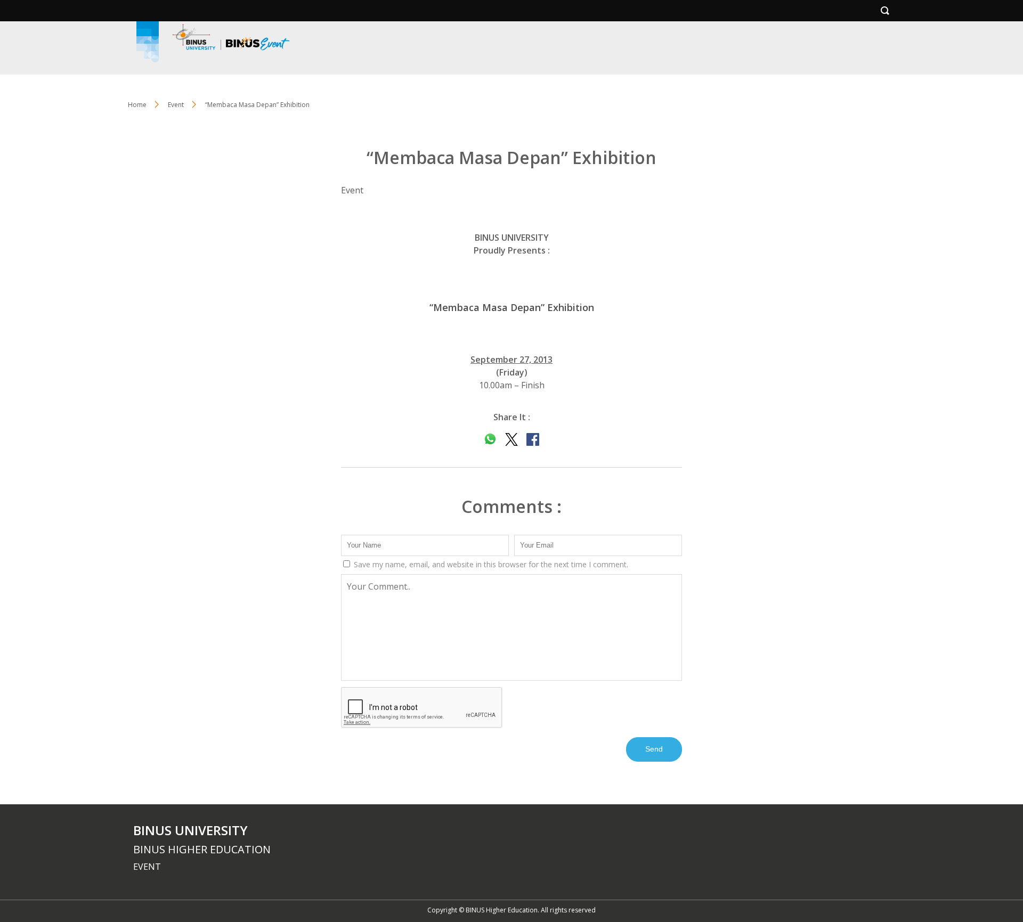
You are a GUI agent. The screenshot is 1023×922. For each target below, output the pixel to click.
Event (176, 104)
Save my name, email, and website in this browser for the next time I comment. (490, 564)
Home (137, 104)
